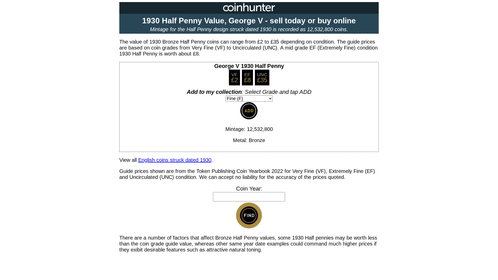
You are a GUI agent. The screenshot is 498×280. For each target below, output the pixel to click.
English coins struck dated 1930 (174, 160)
